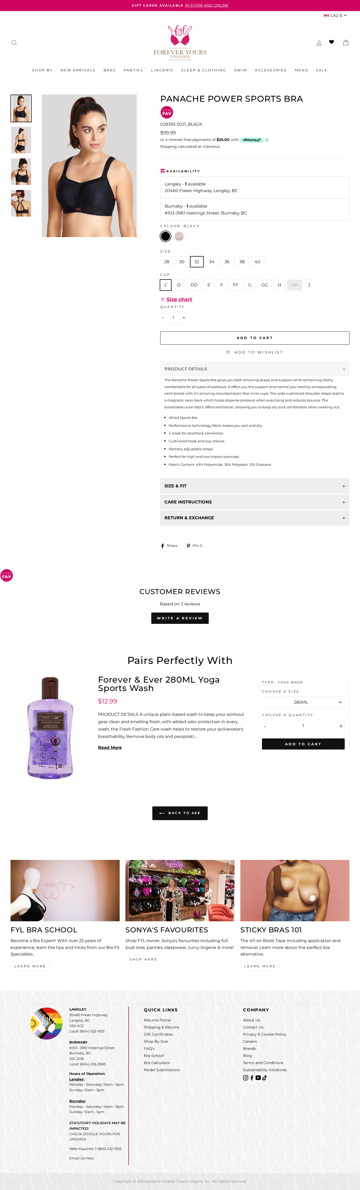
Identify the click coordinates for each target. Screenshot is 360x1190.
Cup (165, 275)
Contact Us (253, 1027)
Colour (180, 226)
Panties (133, 70)
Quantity (172, 307)
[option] (180, 5)
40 (257, 261)
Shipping (168, 146)
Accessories (271, 70)
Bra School (154, 1055)
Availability (183, 171)
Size (165, 251)
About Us (251, 1020)
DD (194, 284)
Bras (110, 70)
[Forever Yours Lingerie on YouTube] (259, 1077)
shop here (143, 959)
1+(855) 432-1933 (108, 1149)
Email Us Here (81, 1158)
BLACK (165, 236)
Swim (240, 70)
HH (294, 284)
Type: (270, 682)
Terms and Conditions (263, 1062)
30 (181, 261)
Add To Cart (303, 744)
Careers (250, 1041)
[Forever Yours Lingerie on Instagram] (246, 1077)
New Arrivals (78, 70)
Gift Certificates (158, 1034)
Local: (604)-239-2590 (87, 1064)
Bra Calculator (157, 1062)
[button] (176, 299)
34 (212, 261)
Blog (247, 1055)
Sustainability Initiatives (265, 1069)
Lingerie (162, 70)
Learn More (30, 966)
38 (242, 261)
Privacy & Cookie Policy (264, 1034)
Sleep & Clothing (203, 70)
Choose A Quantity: (288, 715)
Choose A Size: (281, 691)
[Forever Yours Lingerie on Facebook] (252, 1077)
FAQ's (149, 1048)
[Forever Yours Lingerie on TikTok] (264, 1077)
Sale (322, 70)
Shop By (42, 70)
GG (264, 284)
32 (196, 261)
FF (235, 284)
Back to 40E (184, 813)
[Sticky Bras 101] (294, 890)
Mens (301, 70)
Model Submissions (162, 1069)
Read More (110, 747)
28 (166, 261)
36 (227, 261)
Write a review (180, 618)
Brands (249, 1048)
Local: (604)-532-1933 (86, 1031)
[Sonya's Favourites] (180, 890)
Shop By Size (156, 1041)
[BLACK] (180, 243)
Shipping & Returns (161, 1027)
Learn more (260, 966)
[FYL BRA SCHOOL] (65, 890)
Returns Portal (157, 1020)
